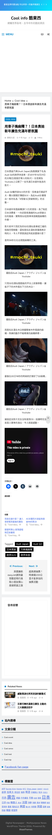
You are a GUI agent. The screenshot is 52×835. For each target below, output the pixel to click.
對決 (40, 792)
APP (3, 789)
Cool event (8, 737)
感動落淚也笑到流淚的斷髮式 (31, 693)
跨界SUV (11, 555)
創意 (4, 792)
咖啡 (23, 792)
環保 (48, 803)
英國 (39, 806)
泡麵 (30, 802)
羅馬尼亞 (15, 807)
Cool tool (8, 754)
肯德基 (33, 807)
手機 (31, 798)
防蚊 (3, 810)
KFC (24, 789)
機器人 (13, 802)
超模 (44, 807)
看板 (9, 806)
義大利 (28, 807)
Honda (19, 789)
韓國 (8, 810)
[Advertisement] (26, 66)
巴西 (4, 797)
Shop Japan (32, 789)
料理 (35, 798)
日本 (46, 797)
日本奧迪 (11, 549)
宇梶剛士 (34, 792)
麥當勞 (14, 810)
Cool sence (8, 748)
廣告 (11, 797)
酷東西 (23, 698)
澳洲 (38, 803)
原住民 (17, 792)
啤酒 (27, 792)
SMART (40, 789)
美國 (22, 806)
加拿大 (10, 792)
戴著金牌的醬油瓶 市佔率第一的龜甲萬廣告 (22, 4)
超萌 (48, 807)
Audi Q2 (37, 544)
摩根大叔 (11, 138)
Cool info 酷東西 (26, 18)
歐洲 (19, 803)
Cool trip (7, 759)
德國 (18, 798)
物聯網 (43, 803)
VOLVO (45, 789)
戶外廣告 (24, 798)
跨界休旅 (25, 555)
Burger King (11, 789)
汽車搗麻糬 (26, 549)
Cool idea (10, 119)
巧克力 (45, 792)
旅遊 (39, 798)
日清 (4, 802)
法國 (24, 802)
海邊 (34, 803)
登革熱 (4, 807)
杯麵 (8, 803)
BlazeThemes (25, 829)
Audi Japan (22, 544)
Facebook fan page (16, 767)
